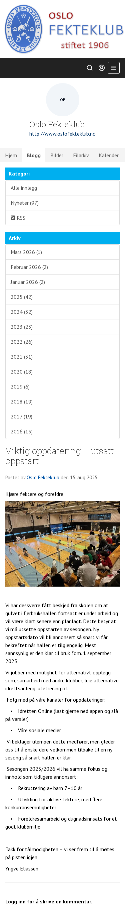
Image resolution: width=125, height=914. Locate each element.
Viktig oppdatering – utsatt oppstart (59, 455)
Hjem (11, 155)
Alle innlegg (24, 187)
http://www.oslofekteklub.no (62, 133)
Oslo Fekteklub (43, 477)
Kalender (109, 155)
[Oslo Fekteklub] (62, 29)
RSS (20, 217)
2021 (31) (22, 356)
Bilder (56, 155)
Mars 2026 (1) (26, 252)
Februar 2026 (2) (29, 267)
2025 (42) (22, 296)
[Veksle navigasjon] (114, 68)
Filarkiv (81, 155)
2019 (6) (20, 386)
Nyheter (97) (25, 202)
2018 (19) (22, 401)
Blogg (34, 155)
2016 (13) (22, 431)
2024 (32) (22, 311)
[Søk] (90, 68)
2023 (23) (22, 326)
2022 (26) (22, 341)
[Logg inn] (102, 68)
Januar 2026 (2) (28, 282)
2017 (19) (21, 416)
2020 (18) (22, 371)
